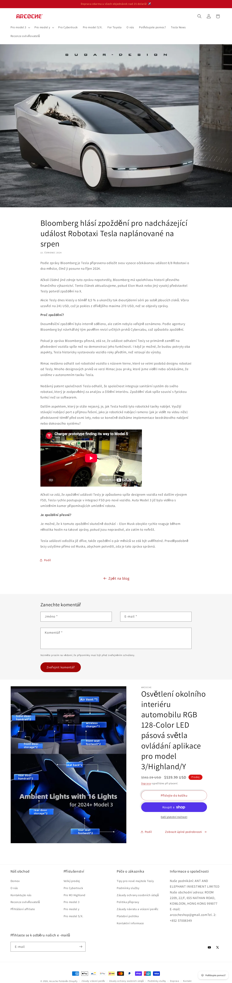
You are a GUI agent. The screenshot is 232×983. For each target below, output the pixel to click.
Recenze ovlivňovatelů (25, 902)
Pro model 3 (72, 902)
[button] (20, 27)
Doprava (146, 783)
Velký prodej (72, 881)
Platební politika (128, 916)
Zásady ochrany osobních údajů (138, 895)
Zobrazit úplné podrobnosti (183, 832)
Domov (15, 881)
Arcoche (53, 981)
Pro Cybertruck (73, 888)
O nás (14, 888)
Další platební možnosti (174, 817)
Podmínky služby (128, 888)
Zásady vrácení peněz (93, 980)
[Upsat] (80, 946)
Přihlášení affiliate (23, 909)
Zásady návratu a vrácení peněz (137, 909)
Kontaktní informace (130, 923)
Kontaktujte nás (21, 895)
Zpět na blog (118, 578)
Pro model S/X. (73, 916)
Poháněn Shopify (68, 981)
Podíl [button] (47, 560)
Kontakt (187, 980)
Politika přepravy (128, 902)
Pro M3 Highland (74, 895)
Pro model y (71, 909)
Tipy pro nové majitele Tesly (135, 881)
